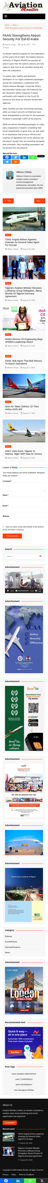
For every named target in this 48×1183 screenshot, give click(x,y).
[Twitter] (16, 157)
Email (5, 506)
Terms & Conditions (26, 1175)
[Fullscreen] (40, 591)
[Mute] (36, 591)
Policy (13, 1175)
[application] (24, 582)
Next (38, 201)
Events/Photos (11, 942)
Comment (7, 481)
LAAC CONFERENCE (24, 1079)
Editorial (8, 936)
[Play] (8, 591)
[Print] (16, 162)
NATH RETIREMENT (24, 1085)
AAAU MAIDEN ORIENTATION (24, 1074)
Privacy (6, 1175)
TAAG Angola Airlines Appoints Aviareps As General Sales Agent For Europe (22, 242)
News (7, 48)
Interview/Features (12, 947)
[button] (24, 582)
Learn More (9, 1123)
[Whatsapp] (33, 157)
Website (6, 516)
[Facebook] (7, 157)
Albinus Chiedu (10, 45)
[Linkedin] (24, 157)
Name (6, 495)
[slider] (22, 590)
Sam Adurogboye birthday (24, 1090)
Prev (9, 201)
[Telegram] (7, 162)
